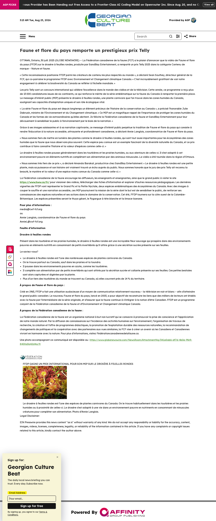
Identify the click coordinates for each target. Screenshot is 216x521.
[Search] (170, 36)
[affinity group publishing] (10, 264)
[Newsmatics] (10, 271)
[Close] (57, 457)
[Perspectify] (10, 257)
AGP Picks (9, 4)
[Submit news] (10, 249)
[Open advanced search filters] (177, 36)
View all (209, 4)
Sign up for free (31, 506)
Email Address (17, 492)
